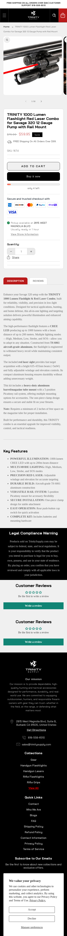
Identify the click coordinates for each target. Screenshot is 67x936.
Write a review (33, 605)
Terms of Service (33, 849)
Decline (32, 918)
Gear (34, 759)
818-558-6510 (36, 737)
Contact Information (33, 837)
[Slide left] (26, 101)
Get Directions (36, 730)
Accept (32, 909)
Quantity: (13, 244)
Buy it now (33, 176)
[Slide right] (41, 101)
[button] (4, 15)
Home (6, 26)
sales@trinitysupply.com (36, 744)
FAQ (33, 821)
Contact (33, 804)
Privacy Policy (34, 843)
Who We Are (33, 809)
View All (34, 788)
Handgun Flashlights (33, 765)
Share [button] (15, 257)
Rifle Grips (33, 782)
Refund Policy (33, 832)
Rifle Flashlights (33, 776)
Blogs (33, 815)
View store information (25, 234)
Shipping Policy (33, 826)
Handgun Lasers (33, 771)
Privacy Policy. (38, 900)
